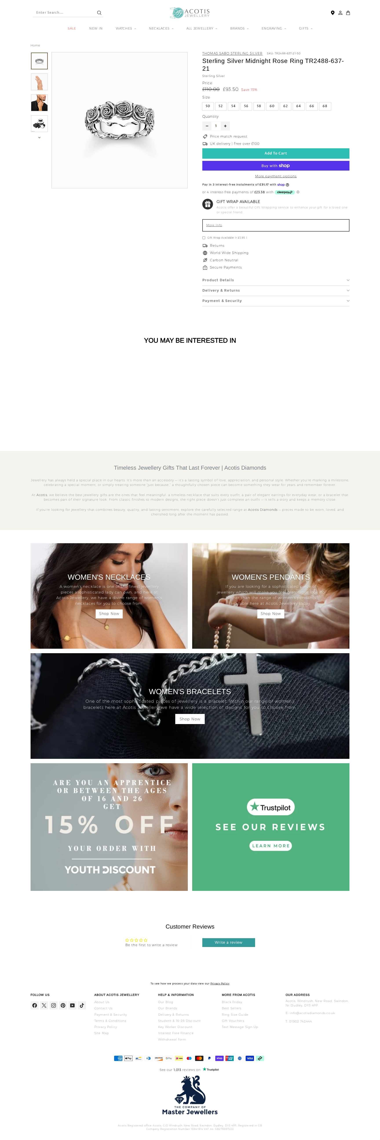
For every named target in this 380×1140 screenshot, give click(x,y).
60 (272, 106)
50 (208, 106)
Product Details (218, 280)
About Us (102, 1002)
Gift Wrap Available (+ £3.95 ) (227, 237)
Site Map (101, 1033)
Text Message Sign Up (240, 1027)
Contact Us (103, 1008)
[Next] (39, 136)
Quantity (210, 116)
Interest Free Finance (176, 1033)
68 (325, 106)
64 (298, 106)
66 (311, 106)
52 (221, 106)
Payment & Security (222, 301)
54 (233, 106)
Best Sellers (232, 1008)
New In (96, 28)
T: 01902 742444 (299, 1021)
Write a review (228, 942)
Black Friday (232, 1002)
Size (206, 97)
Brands (238, 28)
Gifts (304, 28)
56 (246, 106)
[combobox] (61, 13)
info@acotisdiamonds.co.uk (312, 1013)
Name (213, 132)
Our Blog (165, 1002)
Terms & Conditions (110, 1020)
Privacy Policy (219, 983)
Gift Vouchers (233, 1020)
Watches (124, 28)
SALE (72, 28)
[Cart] (348, 13)
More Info (214, 225)
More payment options (276, 176)
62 (285, 106)
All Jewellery (200, 28)
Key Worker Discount (175, 1027)
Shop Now (109, 614)
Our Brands (167, 1008)
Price (207, 83)
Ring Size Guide (235, 1014)
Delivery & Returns (221, 290)
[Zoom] (119, 120)
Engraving (272, 28)
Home (35, 45)
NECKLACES (160, 28)
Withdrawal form (172, 1039)
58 (259, 106)
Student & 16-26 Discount (179, 1020)
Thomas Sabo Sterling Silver (232, 53)
